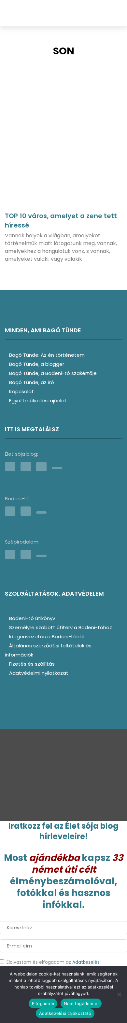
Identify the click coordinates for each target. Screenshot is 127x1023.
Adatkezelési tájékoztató (65, 1013)
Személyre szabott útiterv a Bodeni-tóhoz (60, 627)
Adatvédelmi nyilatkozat (38, 673)
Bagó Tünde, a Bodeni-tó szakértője (53, 373)
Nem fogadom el (81, 1003)
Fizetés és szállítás (32, 663)
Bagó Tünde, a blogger (36, 364)
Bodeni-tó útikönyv (32, 618)
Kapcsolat (21, 391)
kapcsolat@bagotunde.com (70, 784)
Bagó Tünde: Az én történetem (47, 355)
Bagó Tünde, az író (31, 382)
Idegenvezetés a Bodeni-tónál (46, 636)
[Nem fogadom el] (119, 994)
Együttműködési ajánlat (38, 400)
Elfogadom (43, 1003)
